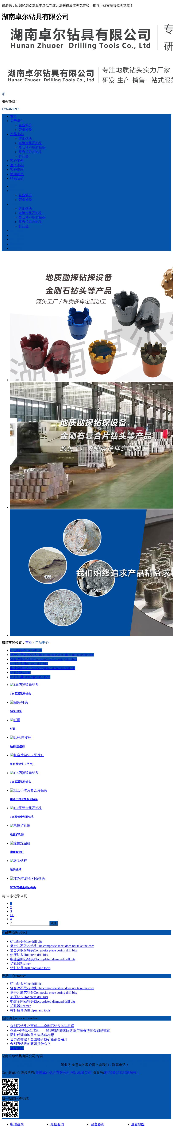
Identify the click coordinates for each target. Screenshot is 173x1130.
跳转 (53, 923)
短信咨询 (57, 1124)
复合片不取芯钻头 (32, 147)
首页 (13, 116)
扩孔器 (24, 156)
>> (12, 915)
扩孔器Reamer (20, 672)
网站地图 (77, 1072)
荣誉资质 (25, 129)
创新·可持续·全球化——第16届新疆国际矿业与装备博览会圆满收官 (60, 1030)
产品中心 (17, 134)
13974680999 (138, 1065)
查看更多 (17, 1048)
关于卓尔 (17, 121)
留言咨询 (97, 1124)
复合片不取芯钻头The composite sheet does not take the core (52, 654)
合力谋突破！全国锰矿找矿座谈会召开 (39, 1039)
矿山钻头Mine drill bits (26, 650)
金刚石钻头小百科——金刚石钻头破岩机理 (42, 1026)
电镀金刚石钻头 (30, 143)
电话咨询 (17, 1124)
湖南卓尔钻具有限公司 (53, 1072)
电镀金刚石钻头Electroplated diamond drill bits (42, 668)
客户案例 (17, 160)
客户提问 (17, 169)
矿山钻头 (25, 138)
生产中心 (17, 165)
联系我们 (17, 178)
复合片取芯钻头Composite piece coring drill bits (43, 659)
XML (88, 1072)
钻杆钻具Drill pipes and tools (30, 677)
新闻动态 (17, 174)
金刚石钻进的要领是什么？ (30, 1043)
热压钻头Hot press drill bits (29, 663)
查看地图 (138, 1124)
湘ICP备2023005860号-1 (121, 1072)
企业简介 (25, 125)
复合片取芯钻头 (30, 152)
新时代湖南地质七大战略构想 (32, 1035)
